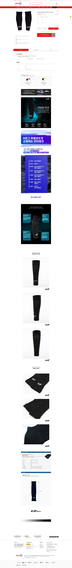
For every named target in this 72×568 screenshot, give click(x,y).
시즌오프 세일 (36, 4)
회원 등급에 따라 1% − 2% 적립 (22, 39)
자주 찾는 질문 (41, 545)
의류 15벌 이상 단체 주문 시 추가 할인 (23, 36)
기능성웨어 (38, 7)
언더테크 (18, 7)
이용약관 (35, 557)
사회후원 (16, 0)
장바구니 (45, 28)
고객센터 (54, 3)
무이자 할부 (56, 14)
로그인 (47, 3)
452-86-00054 (48, 555)
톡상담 (29, 544)
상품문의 (51, 49)
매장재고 (55, 7)
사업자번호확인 (32, 557)
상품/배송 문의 (41, 547)
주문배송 (52, 3)
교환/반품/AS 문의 (42, 546)
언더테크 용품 (20, 9)
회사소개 (25, 557)
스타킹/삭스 (23, 9)
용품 (47, 7)
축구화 (22, 7)
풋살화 (26, 7)
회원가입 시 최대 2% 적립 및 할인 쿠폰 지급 (24, 0)
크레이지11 (15, 9)
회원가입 (49, 3)
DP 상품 (39, 4)
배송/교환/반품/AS (36, 49)
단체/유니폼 (43, 7)
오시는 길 (56, 544)
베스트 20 (33, 4)
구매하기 (53, 28)
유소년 (50, 7)
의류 (34, 7)
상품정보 (21, 49)
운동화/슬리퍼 (30, 7)
